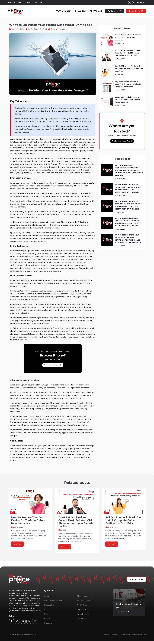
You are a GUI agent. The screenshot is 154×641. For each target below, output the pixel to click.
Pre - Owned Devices (53, 601)
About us (48, 596)
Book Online (136, 11)
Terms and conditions (139, 634)
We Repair (63, 11)
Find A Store (82, 605)
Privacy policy (125, 634)
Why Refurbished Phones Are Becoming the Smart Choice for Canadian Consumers (128, 84)
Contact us (136, 579)
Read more (17, 544)
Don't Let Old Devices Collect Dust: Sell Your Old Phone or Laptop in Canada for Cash (127, 52)
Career (47, 618)
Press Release (83, 614)
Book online (49, 605)
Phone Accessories (85, 596)
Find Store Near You (121, 141)
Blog (46, 614)
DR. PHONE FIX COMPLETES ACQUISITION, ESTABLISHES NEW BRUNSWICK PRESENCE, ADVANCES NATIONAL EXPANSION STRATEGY (129, 170)
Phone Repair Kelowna (53, 337)
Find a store (115, 11)
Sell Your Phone (83, 601)
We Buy (80, 11)
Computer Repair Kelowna (53, 422)
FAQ (46, 610)
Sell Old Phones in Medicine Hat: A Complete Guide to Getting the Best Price (129, 68)
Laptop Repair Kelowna (26, 422)
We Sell (96, 11)
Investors (48, 623)
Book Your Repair (51, 365)
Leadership (81, 618)
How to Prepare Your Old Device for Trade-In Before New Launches (128, 37)
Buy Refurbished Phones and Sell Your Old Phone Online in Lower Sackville (127, 99)
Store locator (123, 611)
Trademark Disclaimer (110, 634)
